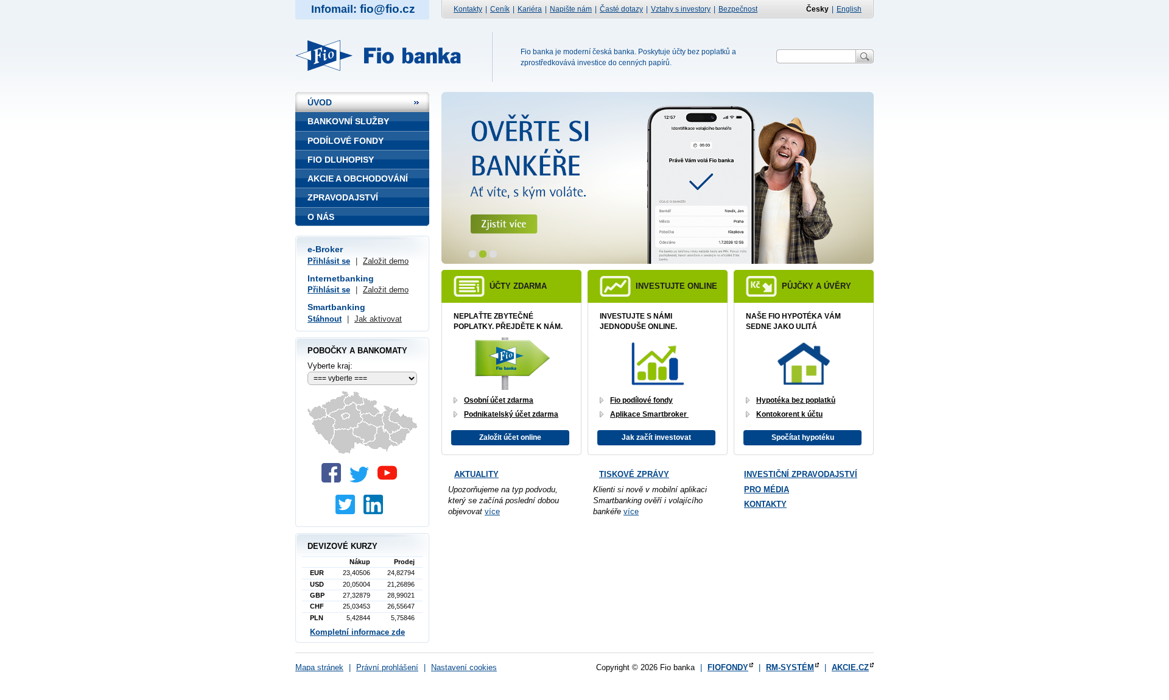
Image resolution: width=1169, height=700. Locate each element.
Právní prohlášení (387, 667)
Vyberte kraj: (330, 365)
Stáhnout (324, 318)
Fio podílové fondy (641, 400)
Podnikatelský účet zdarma (511, 414)
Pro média (766, 489)
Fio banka (385, 55)
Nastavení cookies (464, 667)
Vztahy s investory (681, 9)
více (492, 511)
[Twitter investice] (348, 511)
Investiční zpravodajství (800, 474)
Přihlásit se (328, 261)
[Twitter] (362, 479)
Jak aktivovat (378, 318)
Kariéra (530, 9)
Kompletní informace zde (357, 632)
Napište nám (571, 9)
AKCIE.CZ (850, 667)
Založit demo (386, 261)
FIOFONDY (727, 667)
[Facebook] (334, 479)
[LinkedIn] (376, 511)
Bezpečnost (737, 9)
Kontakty (468, 9)
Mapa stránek (319, 667)
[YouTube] (390, 479)
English (849, 9)
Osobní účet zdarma (498, 400)
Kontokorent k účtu (789, 414)
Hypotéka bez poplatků (795, 400)
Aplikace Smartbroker (649, 414)
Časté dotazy (621, 9)
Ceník (500, 9)
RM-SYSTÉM (790, 667)
